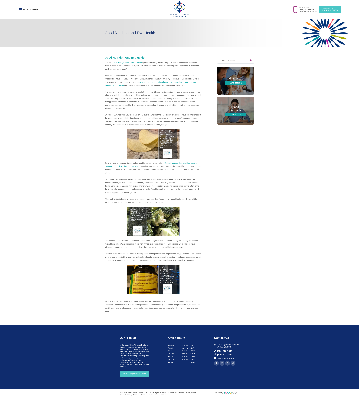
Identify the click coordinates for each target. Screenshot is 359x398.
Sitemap (143, 395)
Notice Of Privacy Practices (129, 395)
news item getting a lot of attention (127, 62)
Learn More (236, 83)
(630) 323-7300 (307, 9)
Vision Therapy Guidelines (157, 395)
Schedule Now (330, 9)
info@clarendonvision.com (308, 11)
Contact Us (235, 114)
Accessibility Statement (176, 393)
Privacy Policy (191, 393)
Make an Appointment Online (134, 374)
